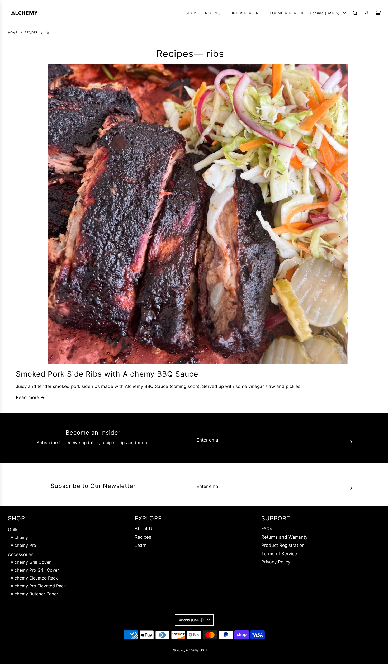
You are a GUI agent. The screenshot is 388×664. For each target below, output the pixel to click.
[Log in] (366, 13)
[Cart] (378, 13)
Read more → (30, 397)
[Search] (355, 13)
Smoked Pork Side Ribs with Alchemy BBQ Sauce (107, 373)
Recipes (175, 53)
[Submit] (351, 441)
